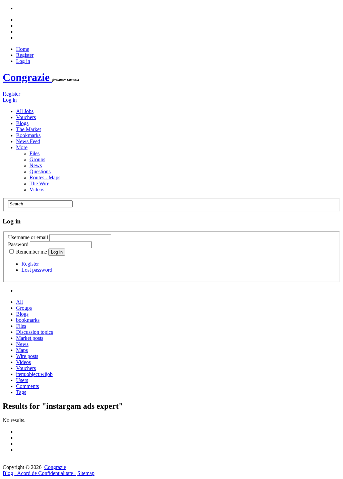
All (19, 302)
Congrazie (27, 77)
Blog (8, 473)
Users (22, 380)
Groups (37, 159)
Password (18, 244)
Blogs (22, 123)
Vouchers (26, 117)
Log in (23, 61)
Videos (36, 189)
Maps (22, 350)
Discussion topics (34, 332)
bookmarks (28, 320)
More (21, 147)
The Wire (39, 183)
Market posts (29, 338)
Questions (40, 171)
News (35, 165)
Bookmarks (28, 135)
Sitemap (85, 473)
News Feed (28, 141)
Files (34, 153)
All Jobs (24, 111)
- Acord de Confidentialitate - (45, 473)
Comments (27, 386)
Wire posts (27, 356)
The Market (28, 129)
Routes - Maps (44, 177)
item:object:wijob (34, 374)
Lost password (36, 270)
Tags (21, 392)
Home (22, 49)
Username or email (28, 237)
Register (24, 55)
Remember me (31, 252)
